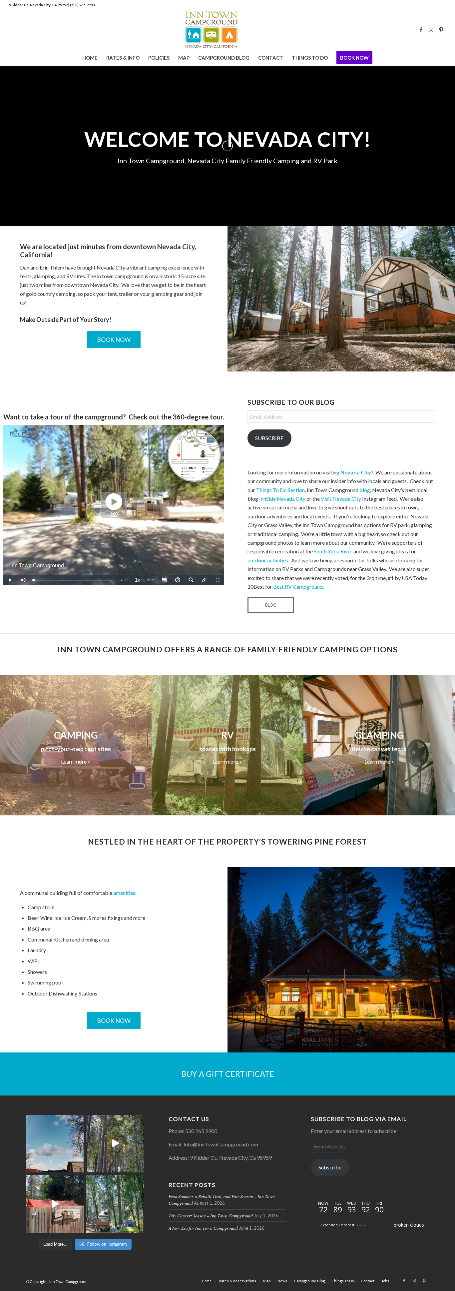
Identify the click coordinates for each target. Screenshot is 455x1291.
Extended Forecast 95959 (343, 1224)
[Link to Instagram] (431, 30)
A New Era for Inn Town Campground (203, 1228)
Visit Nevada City (341, 498)
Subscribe (329, 1167)
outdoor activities (267, 560)
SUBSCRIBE (269, 438)
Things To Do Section (280, 490)
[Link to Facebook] (421, 30)
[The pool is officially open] (55, 1204)
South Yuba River (333, 551)
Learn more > (76, 761)
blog (364, 490)
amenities (124, 893)
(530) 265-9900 (82, 5)
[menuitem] (90, 57)
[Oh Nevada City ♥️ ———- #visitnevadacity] (55, 1143)
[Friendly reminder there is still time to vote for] (115, 1204)
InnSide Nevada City (282, 498)
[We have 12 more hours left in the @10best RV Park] (115, 1143)
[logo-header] (227, 29)
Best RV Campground (298, 586)
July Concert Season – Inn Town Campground (211, 1215)
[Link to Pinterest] (441, 30)
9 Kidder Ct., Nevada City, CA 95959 (38, 5)
